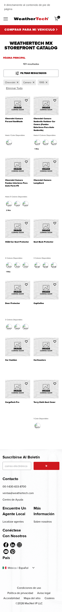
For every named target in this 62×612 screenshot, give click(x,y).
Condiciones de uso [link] (29, 588)
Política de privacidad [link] (20, 593)
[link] (5, 544)
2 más (8, 210)
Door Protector (12, 303)
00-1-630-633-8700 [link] (14, 486)
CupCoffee (39, 303)
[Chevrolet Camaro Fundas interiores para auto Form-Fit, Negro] (9, 204)
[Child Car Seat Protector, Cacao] (17, 265)
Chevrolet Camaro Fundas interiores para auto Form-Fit (16, 183)
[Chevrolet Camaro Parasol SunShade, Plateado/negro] (9, 142)
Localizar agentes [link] (13, 521)
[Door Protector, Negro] (9, 327)
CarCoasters (40, 360)
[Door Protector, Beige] (17, 327)
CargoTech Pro (12, 402)
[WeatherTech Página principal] (31, 19)
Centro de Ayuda (13, 499)
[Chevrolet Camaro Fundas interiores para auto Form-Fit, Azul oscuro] (17, 204)
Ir (46, 466)
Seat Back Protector (43, 241)
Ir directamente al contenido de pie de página (27, 7)
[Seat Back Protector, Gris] (54, 265)
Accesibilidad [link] (11, 598)
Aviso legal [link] (43, 593)
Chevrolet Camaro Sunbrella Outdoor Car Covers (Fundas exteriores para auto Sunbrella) (44, 124)
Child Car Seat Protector (17, 241)
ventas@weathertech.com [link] (18, 493)
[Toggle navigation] (5, 19)
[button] (26, 100)
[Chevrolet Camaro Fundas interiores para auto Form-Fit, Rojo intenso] (25, 204)
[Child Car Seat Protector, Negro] (9, 265)
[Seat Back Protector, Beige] (45, 265)
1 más (36, 149)
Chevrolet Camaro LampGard (42, 182)
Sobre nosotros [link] (43, 521)
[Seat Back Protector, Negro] (37, 265)
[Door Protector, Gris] (25, 327)
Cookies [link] (49, 598)
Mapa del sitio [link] (32, 598)
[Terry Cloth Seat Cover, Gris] (37, 426)
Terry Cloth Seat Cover (44, 402)
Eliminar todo (14, 88)
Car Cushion (11, 360)
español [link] (23, 568)
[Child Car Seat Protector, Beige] (25, 265)
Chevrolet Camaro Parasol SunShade (14, 120)
